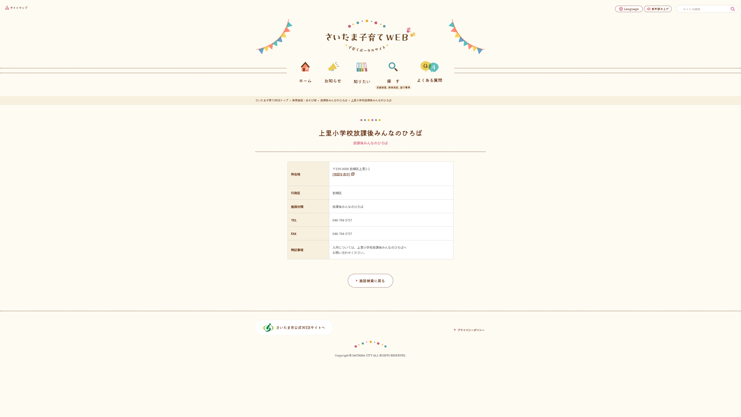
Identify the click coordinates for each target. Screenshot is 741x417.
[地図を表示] (341, 174)
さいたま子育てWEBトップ (271, 100)
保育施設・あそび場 (304, 100)
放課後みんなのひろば (333, 100)
